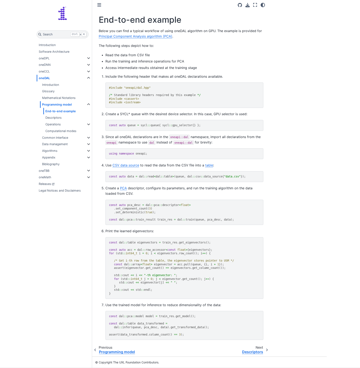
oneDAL (44, 78)
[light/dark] (263, 5)
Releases (45, 184)
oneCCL (44, 71)
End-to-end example (60, 111)
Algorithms (50, 150)
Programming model (57, 104)
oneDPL (44, 58)
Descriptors (53, 117)
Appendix (48, 157)
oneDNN (45, 64)
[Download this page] (247, 5)
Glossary (48, 91)
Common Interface (55, 137)
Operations (53, 124)
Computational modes (60, 131)
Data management (55, 144)
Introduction (47, 45)
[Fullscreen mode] (255, 5)
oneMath (45, 177)
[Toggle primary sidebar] (99, 5)
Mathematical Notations (59, 98)
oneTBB (44, 170)
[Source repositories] (240, 5)
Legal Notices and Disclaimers (60, 190)
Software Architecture (54, 51)
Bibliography (51, 164)
